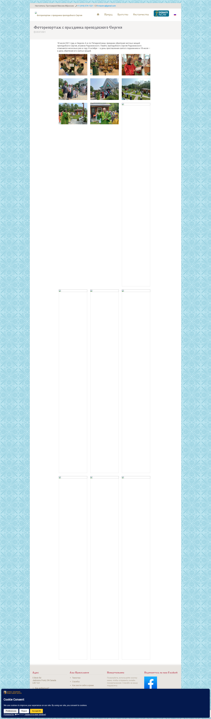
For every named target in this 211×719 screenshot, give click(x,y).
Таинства (76, 678)
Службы (76, 681)
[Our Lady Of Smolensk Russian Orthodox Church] (58, 14)
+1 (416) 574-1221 (85, 6)
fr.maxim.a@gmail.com (106, 6)
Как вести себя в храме (83, 685)
